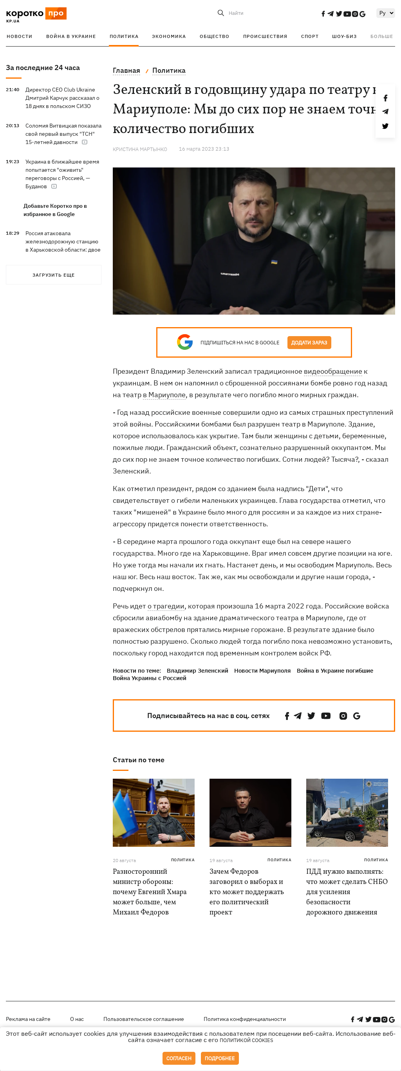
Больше (381, 36)
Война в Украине (71, 36)
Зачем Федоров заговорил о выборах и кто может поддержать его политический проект (247, 892)
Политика (124, 36)
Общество (214, 36)
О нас (77, 1018)
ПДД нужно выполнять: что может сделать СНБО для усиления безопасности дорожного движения (347, 892)
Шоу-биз (344, 36)
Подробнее (220, 1058)
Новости (20, 36)
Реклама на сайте (28, 1018)
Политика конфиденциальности (245, 1018)
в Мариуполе (164, 394)
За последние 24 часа (43, 67)
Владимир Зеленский (197, 670)
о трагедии (166, 605)
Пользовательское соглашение (143, 1018)
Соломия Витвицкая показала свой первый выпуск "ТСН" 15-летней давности (63, 134)
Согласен (178, 1058)
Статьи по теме (138, 759)
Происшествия (265, 36)
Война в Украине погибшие (335, 670)
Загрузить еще (54, 275)
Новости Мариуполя (262, 670)
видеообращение (333, 371)
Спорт (310, 36)
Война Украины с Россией (149, 678)
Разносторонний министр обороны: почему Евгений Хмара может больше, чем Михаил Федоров (150, 892)
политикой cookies (246, 1040)
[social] (323, 14)
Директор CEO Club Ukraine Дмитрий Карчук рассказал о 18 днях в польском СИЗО (62, 98)
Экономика (169, 36)
